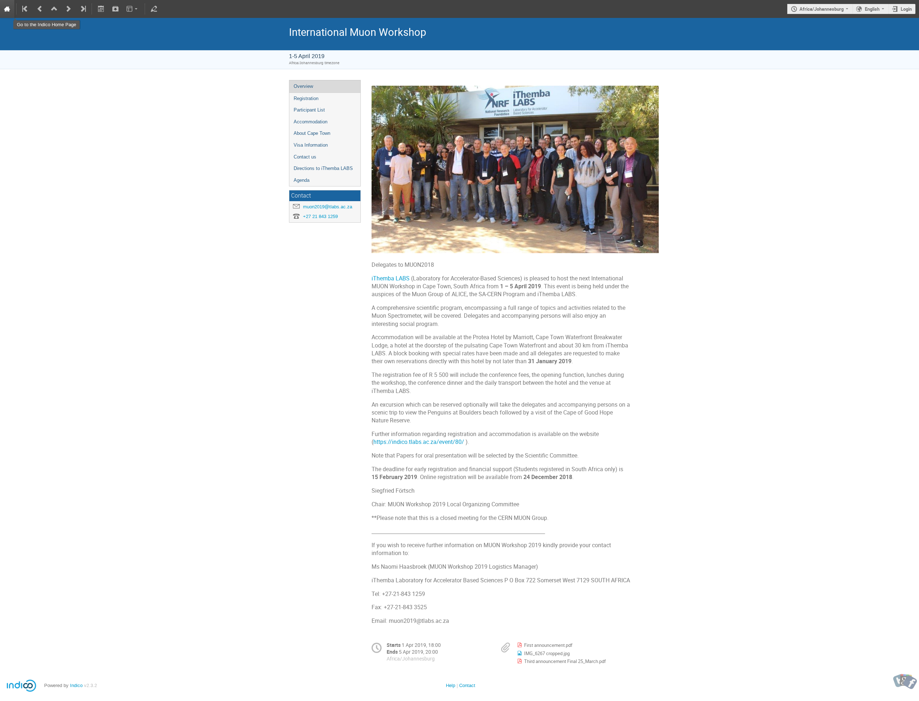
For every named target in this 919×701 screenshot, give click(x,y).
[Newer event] (68, 9)
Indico (76, 685)
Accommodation (310, 121)
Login (906, 9)
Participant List (309, 110)
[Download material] (115, 9)
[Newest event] (82, 9)
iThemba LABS (391, 278)
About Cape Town (312, 133)
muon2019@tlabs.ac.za (327, 207)
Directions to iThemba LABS (323, 168)
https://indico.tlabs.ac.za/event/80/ (418, 442)
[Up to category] (54, 9)
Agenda (301, 180)
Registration (306, 98)
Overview (303, 86)
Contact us (305, 157)
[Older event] (40, 9)
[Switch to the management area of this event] (154, 9)
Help (450, 685)
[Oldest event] (25, 9)
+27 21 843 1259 (320, 216)
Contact (467, 685)
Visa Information (311, 145)
